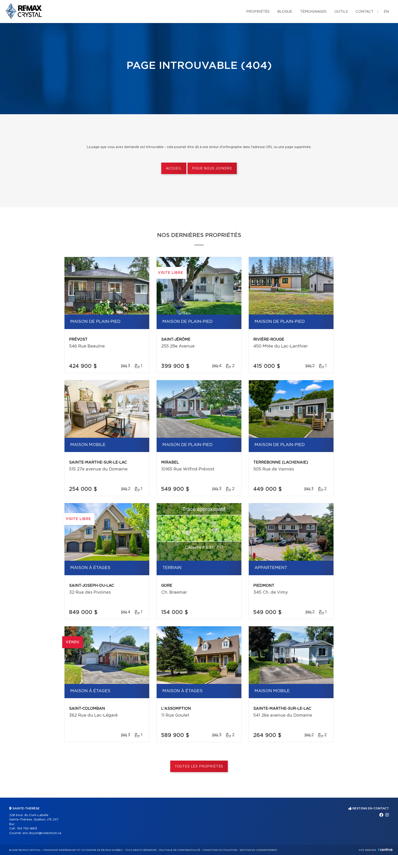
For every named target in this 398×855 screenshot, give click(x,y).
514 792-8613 (27, 828)
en (386, 11)
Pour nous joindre (212, 168)
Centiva (385, 849)
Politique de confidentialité (179, 850)
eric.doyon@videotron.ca (42, 833)
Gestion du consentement (258, 850)
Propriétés (257, 11)
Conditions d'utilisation (219, 850)
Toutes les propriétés (199, 766)
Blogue (284, 11)
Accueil (174, 168)
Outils (341, 11)
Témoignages (313, 11)
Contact (364, 11)
